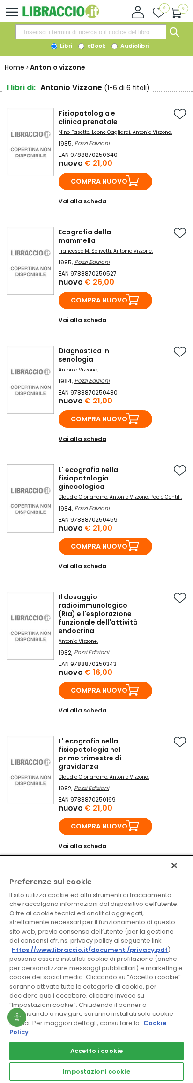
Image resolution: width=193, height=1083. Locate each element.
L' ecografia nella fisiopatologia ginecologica (88, 478)
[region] (96, 969)
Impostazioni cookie (96, 1071)
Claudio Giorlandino (83, 497)
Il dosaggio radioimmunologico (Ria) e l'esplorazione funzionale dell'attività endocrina (98, 613)
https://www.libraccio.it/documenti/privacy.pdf (90, 949)
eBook (95, 46)
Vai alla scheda (82, 201)
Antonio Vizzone (152, 132)
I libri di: (21, 87)
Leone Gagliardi (111, 132)
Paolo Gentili (165, 497)
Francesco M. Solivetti (85, 251)
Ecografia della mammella (85, 236)
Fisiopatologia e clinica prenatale (88, 117)
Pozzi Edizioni (92, 143)
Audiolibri (134, 46)
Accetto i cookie (96, 1050)
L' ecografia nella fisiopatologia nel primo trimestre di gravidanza (90, 753)
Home (14, 67)
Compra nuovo (99, 181)
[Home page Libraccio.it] (60, 16)
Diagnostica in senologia (84, 355)
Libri (65, 46)
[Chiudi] (174, 865)
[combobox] (90, 31)
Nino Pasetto (74, 132)
